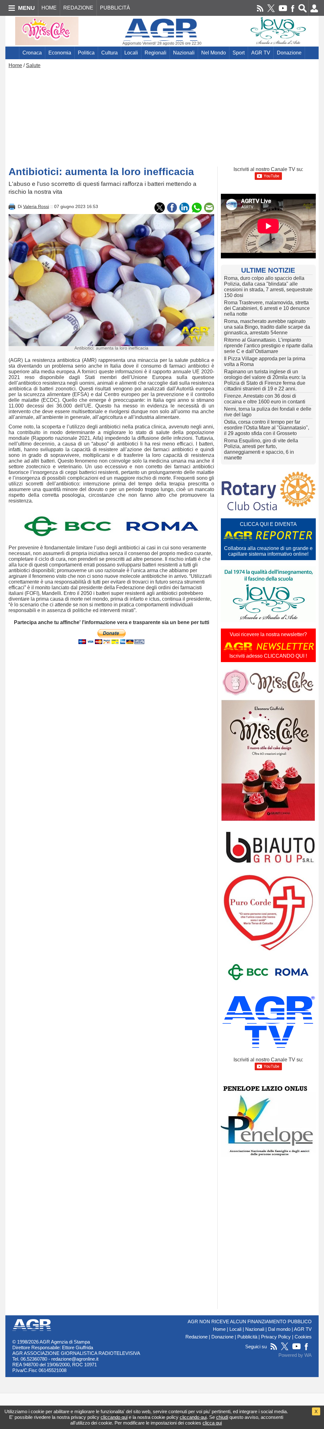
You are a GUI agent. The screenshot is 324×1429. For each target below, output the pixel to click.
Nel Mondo (213, 52)
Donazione (289, 52)
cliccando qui (114, 1417)
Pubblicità (247, 1336)
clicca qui (212, 1423)
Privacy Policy (276, 1336)
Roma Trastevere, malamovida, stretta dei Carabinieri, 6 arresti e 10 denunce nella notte (267, 308)
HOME (49, 7)
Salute (33, 65)
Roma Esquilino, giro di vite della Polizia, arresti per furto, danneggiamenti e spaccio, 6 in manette (261, 449)
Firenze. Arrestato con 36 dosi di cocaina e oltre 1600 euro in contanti (264, 398)
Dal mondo (279, 1329)
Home (15, 65)
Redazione (196, 1336)
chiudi (222, 1417)
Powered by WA (295, 1355)
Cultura (109, 52)
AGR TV (260, 52)
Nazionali (184, 52)
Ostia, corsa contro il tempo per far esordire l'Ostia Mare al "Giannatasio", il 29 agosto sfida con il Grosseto (266, 427)
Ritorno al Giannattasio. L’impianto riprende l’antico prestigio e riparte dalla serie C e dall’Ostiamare (268, 345)
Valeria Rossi (36, 206)
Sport (239, 52)
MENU (26, 8)
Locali (131, 52)
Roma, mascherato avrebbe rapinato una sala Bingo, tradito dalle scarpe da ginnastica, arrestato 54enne (267, 327)
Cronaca (32, 52)
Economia (59, 52)
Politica (86, 52)
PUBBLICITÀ (115, 7)
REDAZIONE (78, 7)
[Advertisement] (162, 116)
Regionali (155, 52)
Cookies (303, 1336)
